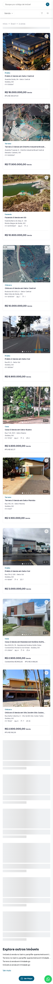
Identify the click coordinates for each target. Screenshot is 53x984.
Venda (7, 13)
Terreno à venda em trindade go (16, 961)
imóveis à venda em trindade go (16, 965)
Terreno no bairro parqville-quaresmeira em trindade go (27, 958)
